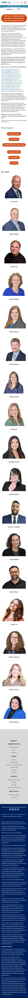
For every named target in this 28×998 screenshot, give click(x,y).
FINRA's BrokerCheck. (12, 830)
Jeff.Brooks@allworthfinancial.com (10, 72)
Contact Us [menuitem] (14, 797)
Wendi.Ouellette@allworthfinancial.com (11, 73)
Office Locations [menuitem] (14, 747)
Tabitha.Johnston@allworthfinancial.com (11, 89)
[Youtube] (18, 809)
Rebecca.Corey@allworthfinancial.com (12, 91)
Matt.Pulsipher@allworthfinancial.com (11, 71)
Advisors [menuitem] (14, 759)
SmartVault (14, 139)
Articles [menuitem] (14, 785)
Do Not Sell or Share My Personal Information (12, 816)
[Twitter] (13, 809)
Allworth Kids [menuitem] (14, 767)
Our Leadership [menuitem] (14, 762)
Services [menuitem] (13, 741)
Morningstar (14, 157)
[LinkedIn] (10, 809)
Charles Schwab (14, 152)
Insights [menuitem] (14, 776)
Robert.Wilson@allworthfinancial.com (11, 86)
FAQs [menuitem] (14, 750)
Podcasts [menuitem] (14, 782)
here (7, 121)
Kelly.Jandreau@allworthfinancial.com (11, 75)
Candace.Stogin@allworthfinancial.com (11, 78)
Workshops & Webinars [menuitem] (14, 779)
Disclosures (17, 823)
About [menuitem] (14, 756)
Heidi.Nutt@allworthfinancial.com (10, 79)
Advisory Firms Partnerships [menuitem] (14, 765)
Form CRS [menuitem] (14, 772)
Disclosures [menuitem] (12, 814)
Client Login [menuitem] (14, 752)
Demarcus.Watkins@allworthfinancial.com (12, 83)
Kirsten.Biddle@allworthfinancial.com (11, 85)
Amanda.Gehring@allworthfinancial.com (11, 82)
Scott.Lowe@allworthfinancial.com (10, 69)
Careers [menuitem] (14, 770)
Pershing (14, 163)
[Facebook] (15, 809)
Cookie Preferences (21, 814)
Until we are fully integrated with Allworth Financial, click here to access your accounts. (14, 18)
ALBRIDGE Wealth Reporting (14, 145)
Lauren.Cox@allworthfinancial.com (10, 87)
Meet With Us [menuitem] (14, 791)
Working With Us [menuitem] (14, 744)
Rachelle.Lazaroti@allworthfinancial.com (11, 80)
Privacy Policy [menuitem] (4, 814)
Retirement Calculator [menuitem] (14, 787)
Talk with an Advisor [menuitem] (14, 794)
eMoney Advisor (14, 134)
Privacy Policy (23, 823)
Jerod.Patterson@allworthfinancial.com (11, 76)
